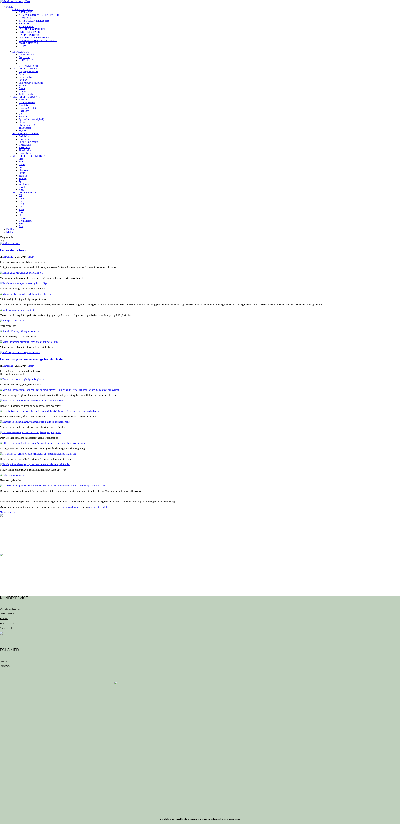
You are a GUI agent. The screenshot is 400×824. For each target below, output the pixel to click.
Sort (21, 226)
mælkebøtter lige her (99, 507)
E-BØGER (24, 23)
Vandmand (24, 184)
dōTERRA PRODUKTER (32, 29)
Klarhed (23, 99)
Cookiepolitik (6, 628)
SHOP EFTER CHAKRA (25, 133)
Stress (22, 122)
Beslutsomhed (26, 77)
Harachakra (24, 139)
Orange (22, 218)
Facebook (5, 661)
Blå (20, 195)
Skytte (22, 172)
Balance (23, 74)
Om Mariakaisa (26, 54)
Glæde (22, 88)
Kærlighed (24, 111)
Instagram (5, 665)
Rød (21, 223)
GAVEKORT (25, 12)
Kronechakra (25, 153)
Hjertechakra (25, 144)
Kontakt (4, 618)
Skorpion (23, 170)
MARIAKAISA (20, 51)
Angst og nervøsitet (28, 71)
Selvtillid (23, 116)
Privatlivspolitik (7, 623)
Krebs (22, 164)
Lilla (21, 215)
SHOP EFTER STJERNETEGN (28, 156)
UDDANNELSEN (28, 65)
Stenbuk (23, 175)
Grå (20, 201)
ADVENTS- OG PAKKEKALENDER (39, 15)
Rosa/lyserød (25, 220)
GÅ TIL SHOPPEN (22, 9)
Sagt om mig (25, 57)
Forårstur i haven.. (15, 250)
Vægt (21, 189)
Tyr (20, 181)
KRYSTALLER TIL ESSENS (34, 20)
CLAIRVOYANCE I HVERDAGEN (38, 40)
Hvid (21, 209)
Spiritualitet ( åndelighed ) (31, 119)
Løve (21, 167)
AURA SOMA (26, 26)
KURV (22, 46)
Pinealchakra (25, 150)
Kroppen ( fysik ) (27, 108)
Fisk (21, 158)
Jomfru (22, 161)
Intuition (23, 80)
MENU (10, 6)
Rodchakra (24, 136)
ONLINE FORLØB (29, 34)
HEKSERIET (26, 60)
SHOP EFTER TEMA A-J (25, 68)
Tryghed (23, 130)
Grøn (21, 203)
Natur (31, 256)
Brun (21, 198)
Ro (20, 113)
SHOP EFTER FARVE (24, 192)
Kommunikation (27, 102)
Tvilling (23, 178)
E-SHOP (10, 229)
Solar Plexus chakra (28, 142)
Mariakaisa (7, 256)
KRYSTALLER (27, 18)
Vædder (23, 187)
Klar (21, 212)
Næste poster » (7, 512)
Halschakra (24, 147)
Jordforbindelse (26, 94)
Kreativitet (24, 105)
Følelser (23, 85)
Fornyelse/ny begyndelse (31, 82)
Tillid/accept (25, 127)
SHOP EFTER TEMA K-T (26, 96)
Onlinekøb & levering (10, 608)
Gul (20, 206)
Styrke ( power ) (27, 125)
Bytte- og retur (7, 613)
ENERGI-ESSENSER (30, 32)
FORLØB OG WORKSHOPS (34, 37)
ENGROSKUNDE (28, 43)
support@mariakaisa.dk (212, 819)
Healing (23, 91)
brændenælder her (71, 507)
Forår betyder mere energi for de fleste (31, 359)
